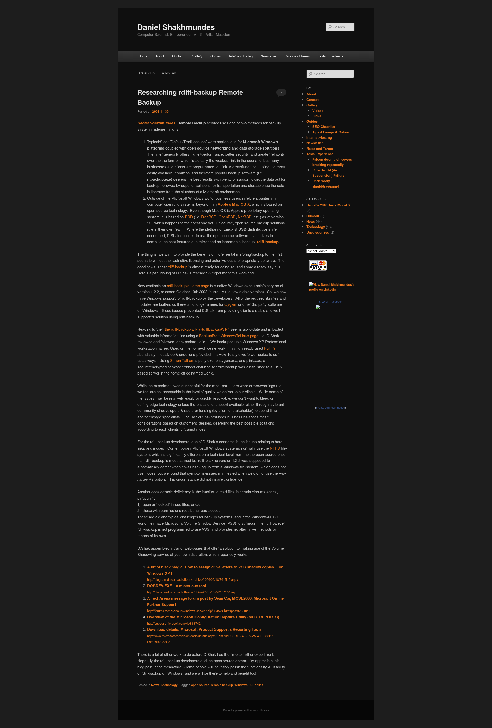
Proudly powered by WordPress (246, 710)
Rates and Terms (297, 56)
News (155, 685)
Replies (256, 685)
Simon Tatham (182, 360)
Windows (241, 685)
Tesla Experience (330, 56)
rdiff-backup (177, 266)
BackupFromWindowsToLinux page (228, 335)
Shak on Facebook (330, 301)
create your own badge (330, 407)
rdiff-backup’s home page (188, 285)
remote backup (222, 685)
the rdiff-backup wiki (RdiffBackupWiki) (197, 329)
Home (143, 56)
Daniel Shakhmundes (176, 26)
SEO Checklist (323, 126)
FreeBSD (209, 216)
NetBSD (245, 216)
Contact (178, 56)
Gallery (197, 56)
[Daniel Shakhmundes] (330, 402)
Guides (215, 56)
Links (316, 115)
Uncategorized (317, 232)
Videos (317, 110)
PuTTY (270, 348)
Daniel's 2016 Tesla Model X (328, 205)
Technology (169, 685)
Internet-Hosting (241, 56)
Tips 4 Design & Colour (330, 132)
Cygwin (230, 304)
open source (200, 685)
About (160, 56)
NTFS (275, 448)
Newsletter (268, 56)
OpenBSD (227, 216)
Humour (312, 215)
